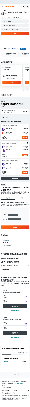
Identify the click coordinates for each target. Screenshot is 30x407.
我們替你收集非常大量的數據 (9, 390)
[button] (2, 6)
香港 (19, 375)
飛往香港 (6, 361)
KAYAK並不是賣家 (6, 388)
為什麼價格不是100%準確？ (9, 393)
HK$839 (3, 12)
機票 (15, 375)
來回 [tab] (3, 117)
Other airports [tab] (6, 353)
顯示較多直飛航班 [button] (15, 310)
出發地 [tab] (14, 353)
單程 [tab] (7, 117)
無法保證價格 (19, 383)
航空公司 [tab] (8, 198)
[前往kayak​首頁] (9, 6)
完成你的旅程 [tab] (21, 353)
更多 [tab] (22, 198)
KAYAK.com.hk (10, 375)
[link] (15, 227)
